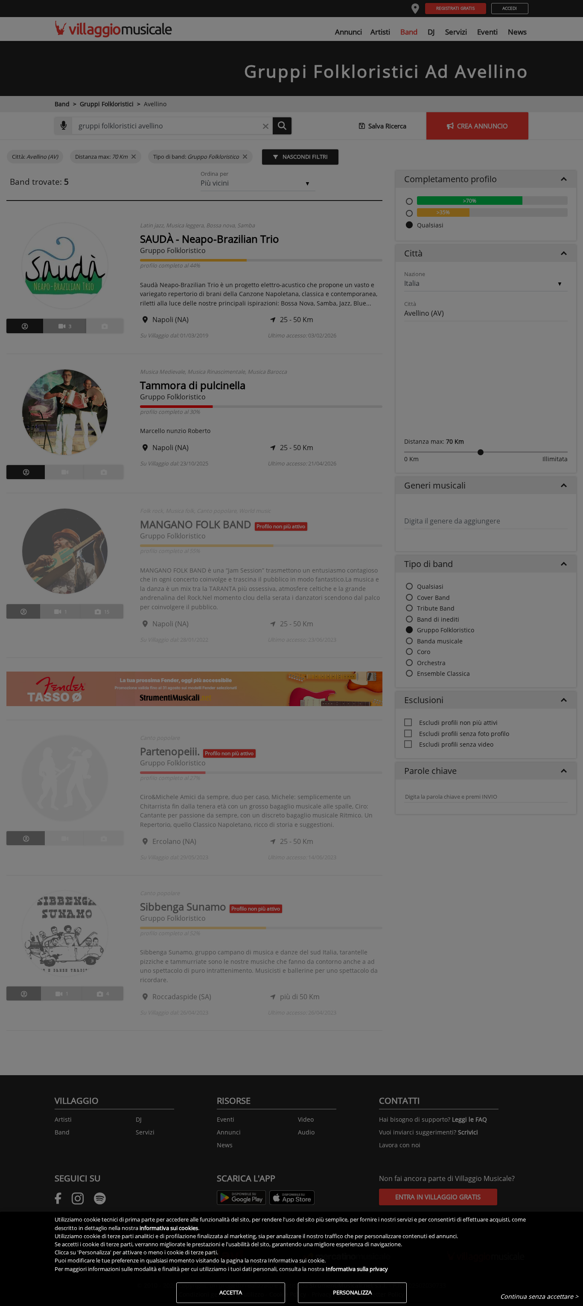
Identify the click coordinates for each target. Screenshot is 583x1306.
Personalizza (352, 1292)
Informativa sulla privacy (357, 1269)
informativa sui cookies (169, 1228)
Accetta (230, 1292)
